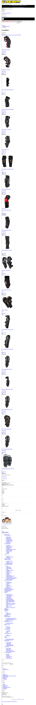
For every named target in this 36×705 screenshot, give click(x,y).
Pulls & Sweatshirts (9, 576)
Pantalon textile (8, 567)
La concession (5, 679)
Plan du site (4, 678)
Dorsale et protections (8, 652)
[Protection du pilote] (7, 482)
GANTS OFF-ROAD (9, 556)
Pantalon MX (8, 635)
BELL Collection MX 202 (10, 601)
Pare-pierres (8, 545)
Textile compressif (9, 568)
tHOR (3, 493)
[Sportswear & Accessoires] (7, 484)
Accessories (8, 585)
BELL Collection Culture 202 (10, 603)
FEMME (7, 573)
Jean (7, 612)
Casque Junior (8, 597)
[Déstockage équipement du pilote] (7, 483)
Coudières (7, 552)
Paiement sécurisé (5, 676)
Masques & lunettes (7, 559)
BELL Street (8, 649)
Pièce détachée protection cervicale (11, 619)
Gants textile (8, 557)
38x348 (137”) (8, 542)
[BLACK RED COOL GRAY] (4, 506)
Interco (7, 584)
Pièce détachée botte (9, 540)
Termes (23, 699)
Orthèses (7, 551)
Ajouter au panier (3, 54)
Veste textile (8, 628)
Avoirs (4, 684)
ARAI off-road (8, 643)
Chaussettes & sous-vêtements (10, 578)
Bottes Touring (8, 538)
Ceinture (7, 571)
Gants (5, 554)
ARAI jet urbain (8, 642)
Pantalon (6, 610)
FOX (3, 490)
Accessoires (6, 591)
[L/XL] (2, 499)
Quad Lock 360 (8, 587)
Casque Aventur (8, 594)
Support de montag (9, 582)
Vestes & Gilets (8, 575)
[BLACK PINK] (4, 504)
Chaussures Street (9, 539)
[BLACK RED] (4, 505)
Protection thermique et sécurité (11, 549)
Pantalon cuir (8, 566)
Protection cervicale (9, 547)
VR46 (5, 636)
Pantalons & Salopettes (9, 570)
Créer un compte (3, 16)
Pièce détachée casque (9, 599)
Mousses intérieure (9, 605)
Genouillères (8, 548)
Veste (7, 569)
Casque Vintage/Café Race (10, 600)
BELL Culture (8, 648)
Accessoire (8, 583)
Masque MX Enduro (9, 562)
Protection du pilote (7, 543)
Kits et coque (8, 581)
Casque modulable (9, 598)
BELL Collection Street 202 (10, 604)
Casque (6, 592)
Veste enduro (8, 627)
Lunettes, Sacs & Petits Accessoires (11, 577)
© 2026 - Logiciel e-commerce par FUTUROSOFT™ (9, 701)
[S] (2, 497)
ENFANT (7, 574)
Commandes (4, 686)
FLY (2, 489)
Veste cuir (7, 626)
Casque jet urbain (9, 596)
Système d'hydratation (8, 558)
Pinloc (7, 606)
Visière (7, 602)
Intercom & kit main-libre (8, 580)
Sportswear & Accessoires (8, 564)
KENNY (3, 491)
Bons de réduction (5, 685)
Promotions (4, 668)
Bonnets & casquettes (9, 579)
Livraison (4, 674)
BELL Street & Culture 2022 (10, 651)
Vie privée (20, 699)
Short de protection (9, 550)
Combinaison (7, 609)
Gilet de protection (9, 656)
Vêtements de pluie (7, 629)
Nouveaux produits (5, 669)
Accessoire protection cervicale (11, 618)
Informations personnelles (6, 687)
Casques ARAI (7, 640)
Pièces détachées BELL (10, 650)
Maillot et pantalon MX (8, 633)
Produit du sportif (9, 572)
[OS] (2, 498)
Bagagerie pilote (7, 534)
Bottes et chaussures (8, 535)
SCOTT (3, 492)
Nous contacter (5, 677)
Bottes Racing (8, 537)
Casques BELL (7, 646)
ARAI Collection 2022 (9, 645)
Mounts (7, 586)
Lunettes (7, 561)
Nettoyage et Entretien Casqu (10, 607)
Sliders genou (7, 620)
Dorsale (7, 553)
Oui (2, 514)
